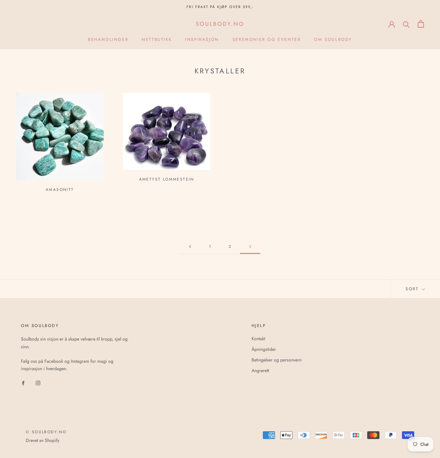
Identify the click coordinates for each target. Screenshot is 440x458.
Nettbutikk (157, 39)
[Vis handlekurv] (421, 24)
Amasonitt (60, 189)
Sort (413, 289)
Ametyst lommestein (166, 179)
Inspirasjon (202, 39)
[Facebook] (23, 382)
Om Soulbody (333, 39)
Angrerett (260, 370)
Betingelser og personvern (276, 360)
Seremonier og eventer (267, 39)
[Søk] (406, 24)
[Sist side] (190, 246)
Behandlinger (108, 39)
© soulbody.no (46, 432)
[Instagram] (38, 382)
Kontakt (258, 338)
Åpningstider (264, 349)
